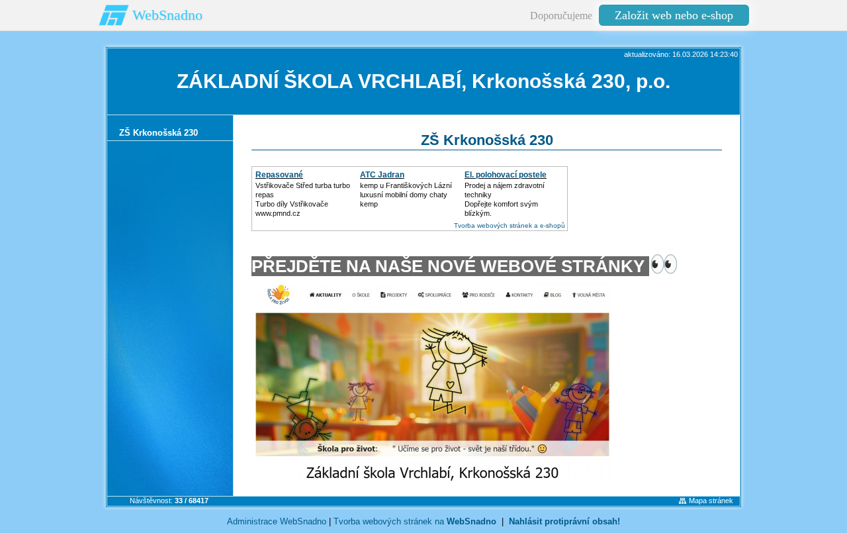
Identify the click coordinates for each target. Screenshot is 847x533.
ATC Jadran (382, 174)
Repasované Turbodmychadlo (286, 179)
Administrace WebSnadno (276, 521)
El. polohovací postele (506, 174)
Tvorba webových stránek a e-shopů (509, 225)
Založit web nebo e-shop (674, 15)
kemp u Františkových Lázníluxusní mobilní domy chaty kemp (406, 194)
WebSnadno (167, 15)
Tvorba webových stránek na (415, 521)
